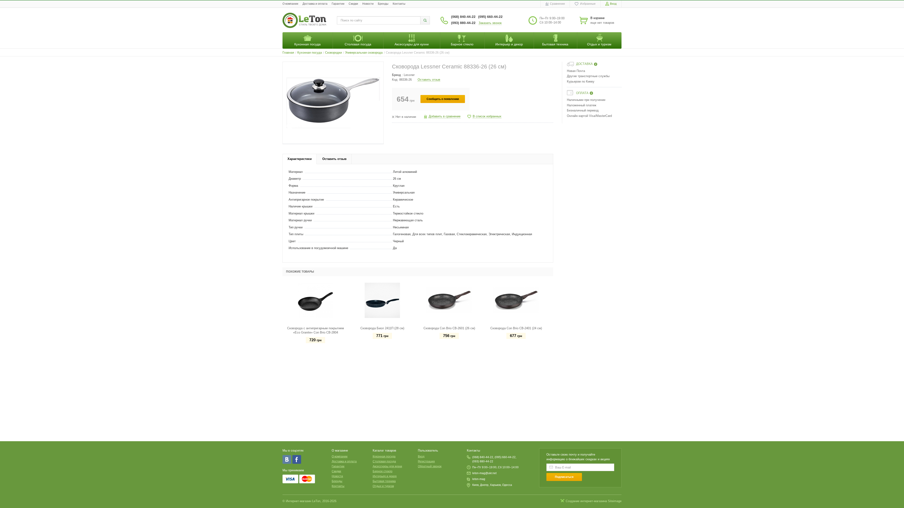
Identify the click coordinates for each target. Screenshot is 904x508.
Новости (368, 3)
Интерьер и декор (385, 476)
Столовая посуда (384, 461)
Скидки (353, 3)
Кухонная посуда (384, 456)
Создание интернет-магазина (586, 501)
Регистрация (426, 461)
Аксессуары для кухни (387, 466)
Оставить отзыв (429, 79)
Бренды (383, 3)
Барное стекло (382, 471)
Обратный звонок (429, 466)
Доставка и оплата (315, 3)
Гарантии (338, 3)
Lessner (409, 75)
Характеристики (299, 159)
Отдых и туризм (383, 486)
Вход (421, 456)
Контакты (399, 3)
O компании (290, 3)
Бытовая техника (384, 481)
